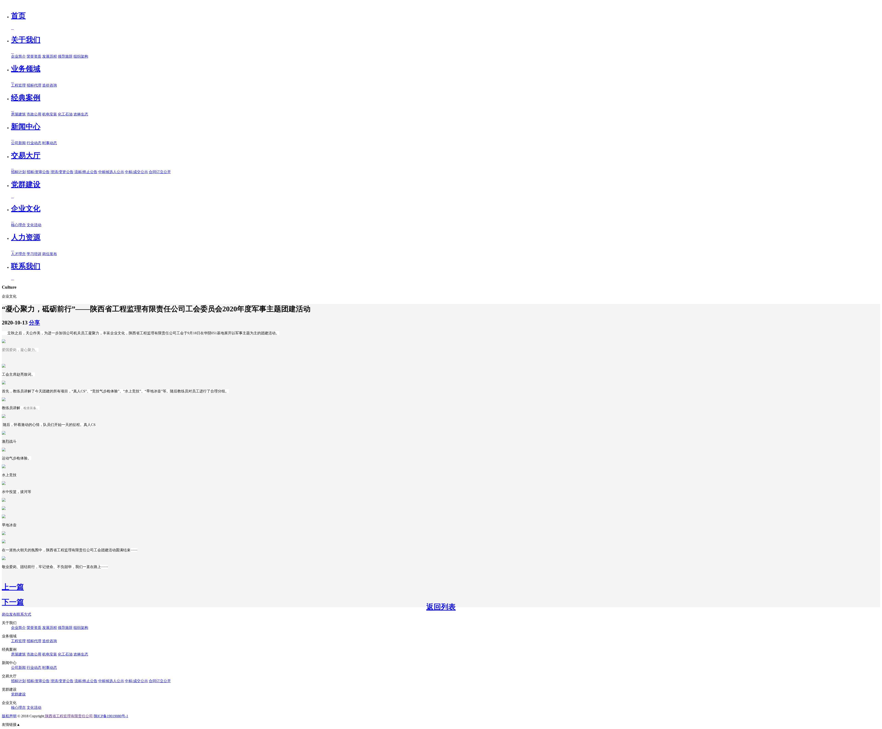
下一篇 (13, 602)
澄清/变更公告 (62, 172)
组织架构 (81, 56)
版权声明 (9, 716)
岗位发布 (49, 254)
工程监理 (18, 85)
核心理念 (18, 225)
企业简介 (18, 56)
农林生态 (81, 114)
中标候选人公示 (111, 172)
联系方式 (24, 614)
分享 (34, 323)
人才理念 (18, 254)
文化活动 (34, 225)
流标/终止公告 (85, 172)
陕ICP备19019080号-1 (111, 716)
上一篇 (13, 587)
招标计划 (18, 172)
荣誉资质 (34, 56)
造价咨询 (49, 85)
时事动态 (49, 143)
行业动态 (34, 143)
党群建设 (18, 694)
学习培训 (34, 254)
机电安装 (49, 114)
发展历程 (49, 56)
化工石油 (65, 114)
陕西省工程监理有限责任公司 (68, 716)
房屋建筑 (18, 114)
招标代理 (34, 85)
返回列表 (441, 607)
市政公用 (34, 114)
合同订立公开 (160, 172)
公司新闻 (18, 143)
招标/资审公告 (38, 172)
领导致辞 (65, 56)
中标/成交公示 (136, 172)
